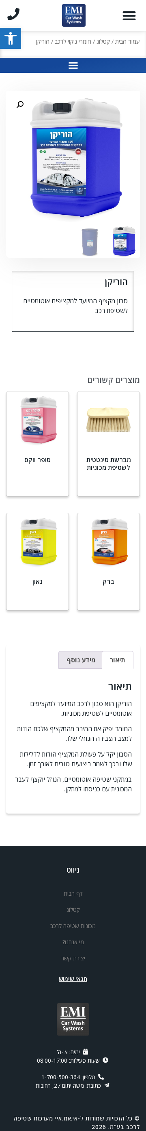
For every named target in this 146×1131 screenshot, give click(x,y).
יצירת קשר (73, 958)
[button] (10, 38)
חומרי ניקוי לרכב (73, 41)
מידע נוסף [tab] (81, 659)
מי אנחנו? (73, 942)
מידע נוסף (108, 488)
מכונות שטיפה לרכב (73, 926)
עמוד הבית (127, 41)
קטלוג (103, 41)
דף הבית (73, 893)
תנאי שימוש (73, 979)
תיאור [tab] (117, 659)
